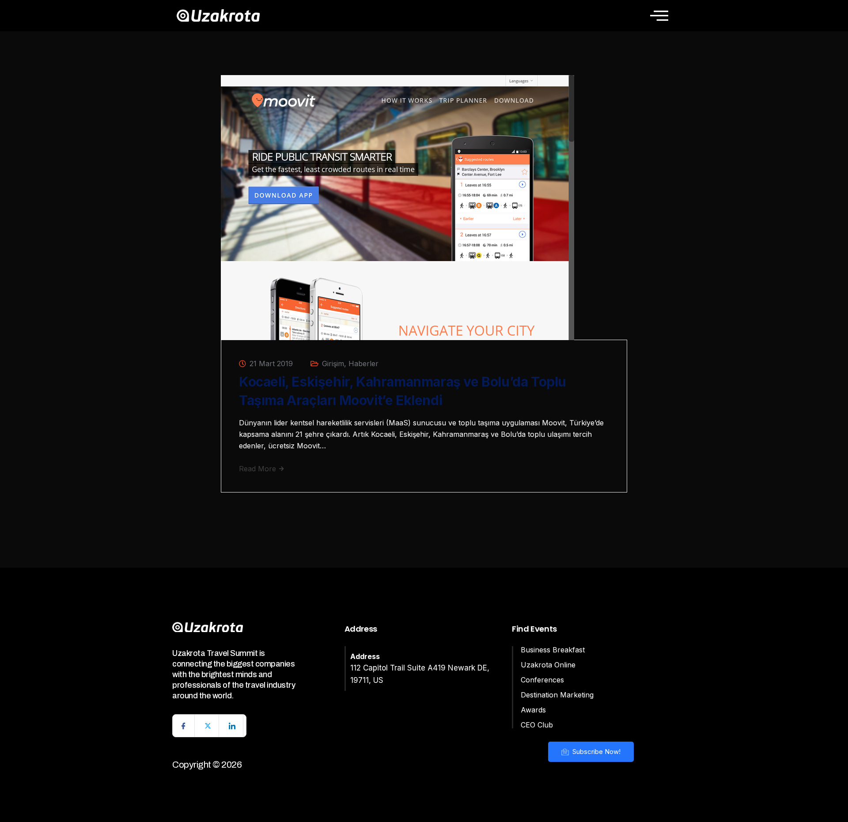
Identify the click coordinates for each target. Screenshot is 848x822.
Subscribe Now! (596, 751)
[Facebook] (184, 726)
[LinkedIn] (232, 726)
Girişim (333, 363)
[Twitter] (208, 726)
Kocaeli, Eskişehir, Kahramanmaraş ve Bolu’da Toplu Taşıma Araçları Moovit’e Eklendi (402, 391)
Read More (258, 468)
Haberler (363, 363)
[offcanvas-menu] (659, 15)
